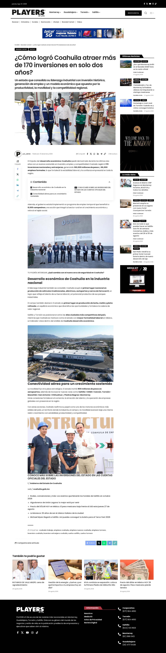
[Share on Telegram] (101, 154)
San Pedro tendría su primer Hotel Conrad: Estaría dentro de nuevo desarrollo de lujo (143, 255)
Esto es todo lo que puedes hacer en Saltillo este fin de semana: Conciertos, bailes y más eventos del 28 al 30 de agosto (143, 230)
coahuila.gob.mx (41, 489)
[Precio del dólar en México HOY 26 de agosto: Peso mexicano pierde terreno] (137, 570)
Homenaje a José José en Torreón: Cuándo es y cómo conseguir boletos (143, 105)
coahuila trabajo (46, 530)
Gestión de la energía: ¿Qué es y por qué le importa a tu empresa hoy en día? (64, 585)
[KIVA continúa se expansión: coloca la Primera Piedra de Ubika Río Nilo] (101, 570)
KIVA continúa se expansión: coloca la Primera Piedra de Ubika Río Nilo (100, 583)
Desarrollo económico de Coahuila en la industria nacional (48, 188)
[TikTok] (155, 3)
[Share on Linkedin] (97, 154)
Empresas (136, 79)
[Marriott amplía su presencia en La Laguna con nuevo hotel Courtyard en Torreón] (125, 203)
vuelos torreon (86, 533)
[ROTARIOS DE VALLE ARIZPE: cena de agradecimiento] (29, 570)
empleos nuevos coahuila (80, 530)
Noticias (144, 61)
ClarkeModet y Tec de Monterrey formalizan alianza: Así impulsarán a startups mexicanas (143, 88)
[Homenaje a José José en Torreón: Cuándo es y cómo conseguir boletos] (126, 103)
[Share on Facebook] (87, 154)
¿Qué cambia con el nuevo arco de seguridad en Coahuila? (76, 272)
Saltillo (32, 49)
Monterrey (137, 61)
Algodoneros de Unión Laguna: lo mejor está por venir (54, 502)
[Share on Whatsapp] (94, 154)
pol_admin (27, 154)
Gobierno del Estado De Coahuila (46, 483)
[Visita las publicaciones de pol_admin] (18, 154)
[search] (146, 13)
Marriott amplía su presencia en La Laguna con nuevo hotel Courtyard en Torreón (143, 207)
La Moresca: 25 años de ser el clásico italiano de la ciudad (57, 513)
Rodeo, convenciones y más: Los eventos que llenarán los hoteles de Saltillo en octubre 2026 (69, 497)
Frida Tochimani (138, 72)
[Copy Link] (104, 154)
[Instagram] (153, 3)
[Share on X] (90, 154)
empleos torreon (99, 530)
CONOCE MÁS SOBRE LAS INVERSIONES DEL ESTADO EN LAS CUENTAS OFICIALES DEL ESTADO (93, 189)
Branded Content (21, 49)
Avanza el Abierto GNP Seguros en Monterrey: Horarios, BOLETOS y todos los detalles (142, 186)
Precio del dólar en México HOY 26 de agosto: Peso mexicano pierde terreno (135, 585)
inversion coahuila (35, 533)
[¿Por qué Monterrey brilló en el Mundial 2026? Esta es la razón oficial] (126, 64)
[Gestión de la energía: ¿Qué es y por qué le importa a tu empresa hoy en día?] (65, 570)
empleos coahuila (61, 530)
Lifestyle (136, 179)
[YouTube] (150, 3)
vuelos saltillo (74, 533)
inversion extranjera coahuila (55, 533)
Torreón (143, 100)
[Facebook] (144, 3)
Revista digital (133, 13)
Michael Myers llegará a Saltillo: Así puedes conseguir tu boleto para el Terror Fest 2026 (70, 517)
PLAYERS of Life (137, 95)
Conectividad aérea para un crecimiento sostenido (48, 195)
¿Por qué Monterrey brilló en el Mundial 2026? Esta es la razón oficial (143, 66)
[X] (147, 3)
